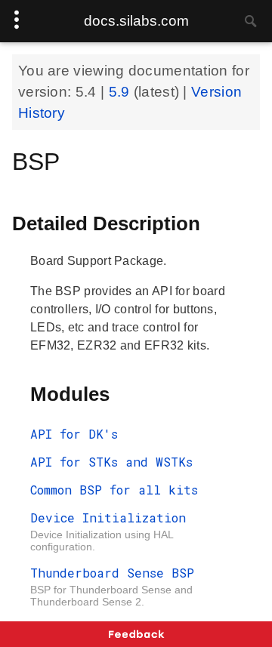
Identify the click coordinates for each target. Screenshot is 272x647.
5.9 (121, 92)
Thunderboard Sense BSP (112, 573)
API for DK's (74, 434)
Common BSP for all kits (114, 490)
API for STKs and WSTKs (111, 462)
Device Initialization (108, 517)
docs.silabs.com (136, 21)
